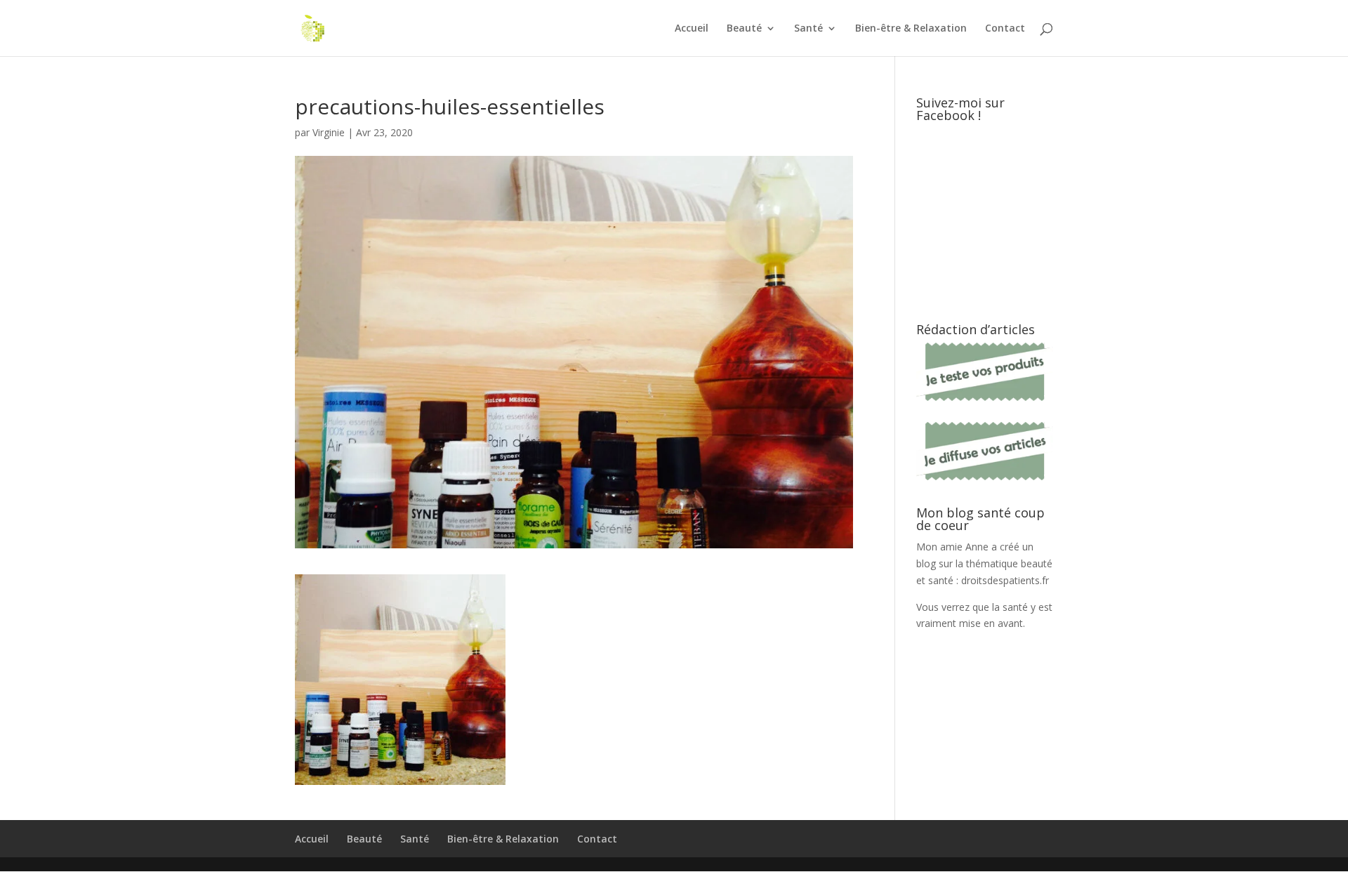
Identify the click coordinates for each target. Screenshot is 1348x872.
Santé (808, 28)
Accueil (691, 28)
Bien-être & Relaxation (911, 28)
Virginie (328, 132)
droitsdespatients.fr (1005, 580)
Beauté (744, 28)
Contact (1005, 28)
